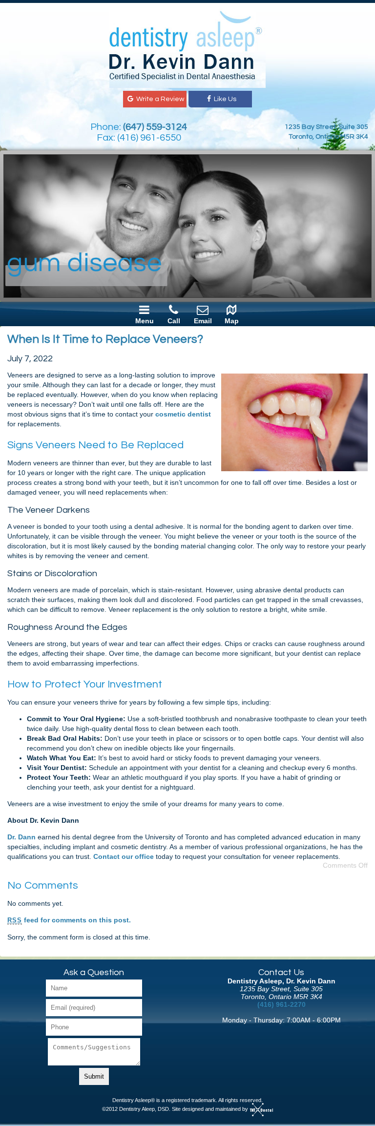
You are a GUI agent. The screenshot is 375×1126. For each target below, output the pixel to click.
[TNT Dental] (261, 1109)
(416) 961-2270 (281, 1004)
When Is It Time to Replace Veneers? (105, 339)
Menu (144, 321)
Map (232, 321)
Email (203, 321)
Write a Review (159, 99)
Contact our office (123, 856)
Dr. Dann (21, 837)
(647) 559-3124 (155, 127)
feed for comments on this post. (69, 920)
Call (173, 321)
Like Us (225, 99)
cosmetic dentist (183, 414)
